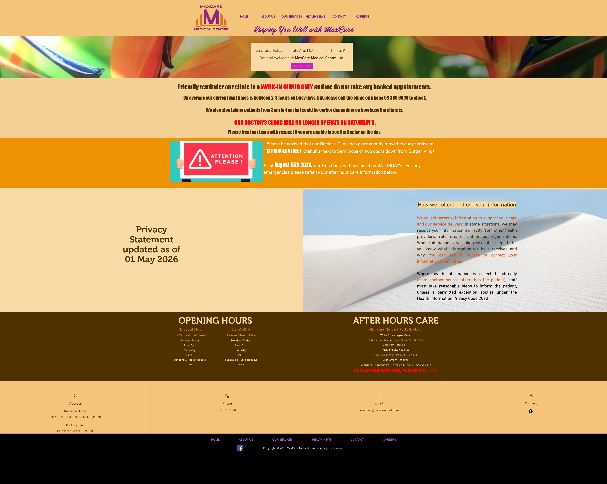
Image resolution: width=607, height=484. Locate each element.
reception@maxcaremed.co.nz (379, 410)
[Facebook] (531, 411)
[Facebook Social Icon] (240, 448)
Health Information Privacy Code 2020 (452, 298)
